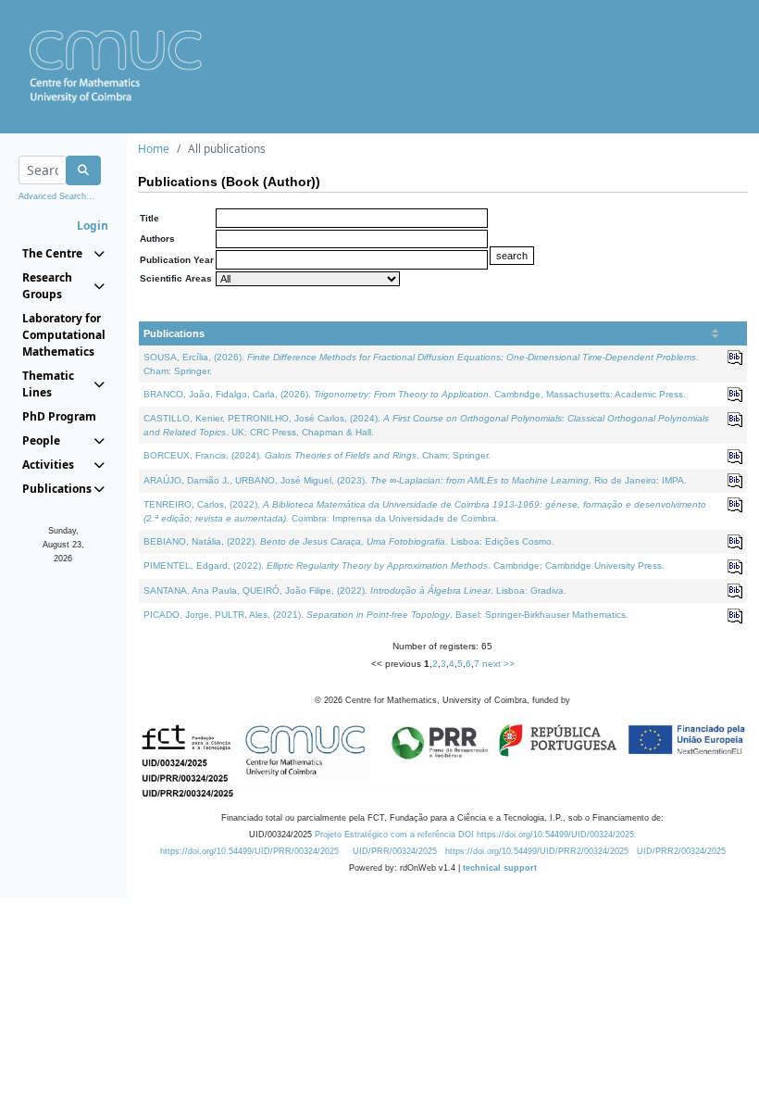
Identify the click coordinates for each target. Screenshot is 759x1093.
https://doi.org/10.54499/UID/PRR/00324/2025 (249, 851)
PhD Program (59, 416)
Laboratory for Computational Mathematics (63, 334)
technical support (500, 868)
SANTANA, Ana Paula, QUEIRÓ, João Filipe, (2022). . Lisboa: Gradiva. (354, 590)
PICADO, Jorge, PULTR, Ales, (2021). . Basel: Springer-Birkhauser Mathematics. (385, 614)
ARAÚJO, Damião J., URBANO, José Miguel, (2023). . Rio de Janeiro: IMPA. (415, 480)
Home (153, 149)
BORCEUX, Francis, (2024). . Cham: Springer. (317, 455)
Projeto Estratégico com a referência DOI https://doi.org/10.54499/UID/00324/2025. (476, 834)
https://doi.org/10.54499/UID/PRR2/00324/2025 (536, 851)
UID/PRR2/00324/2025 (681, 851)
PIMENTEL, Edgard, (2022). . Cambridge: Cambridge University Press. (404, 565)
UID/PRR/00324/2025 (395, 851)
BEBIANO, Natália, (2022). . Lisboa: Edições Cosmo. (348, 541)
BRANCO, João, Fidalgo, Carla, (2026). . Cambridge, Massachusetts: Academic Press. (414, 394)
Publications (174, 333)
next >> (498, 664)
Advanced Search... (56, 196)
